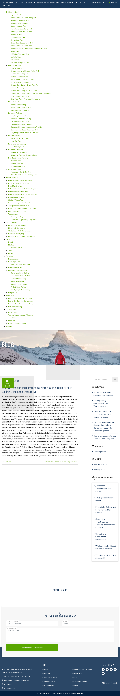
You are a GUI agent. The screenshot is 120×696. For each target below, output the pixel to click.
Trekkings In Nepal (50, 677)
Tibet (10, 250)
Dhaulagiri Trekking (15, 149)
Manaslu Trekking (14, 102)
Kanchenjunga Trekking (17, 144)
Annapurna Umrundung (19, 23)
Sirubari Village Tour (16, 200)
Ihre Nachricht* (11, 628)
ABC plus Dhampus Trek (20, 54)
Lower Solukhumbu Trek (20, 96)
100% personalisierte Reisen (104, 499)
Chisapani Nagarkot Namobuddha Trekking (27, 127)
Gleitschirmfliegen (15, 267)
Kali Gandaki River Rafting (20, 276)
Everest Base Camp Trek (20, 74)
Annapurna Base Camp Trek (21, 46)
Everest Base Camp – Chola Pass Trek (25, 85)
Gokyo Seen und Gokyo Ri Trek (22, 79)
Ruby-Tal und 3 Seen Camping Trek (24, 175)
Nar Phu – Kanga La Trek (20, 62)
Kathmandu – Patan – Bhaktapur (20, 180)
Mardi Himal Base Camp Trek (21, 29)
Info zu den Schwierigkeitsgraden (20, 301)
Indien (10, 253)
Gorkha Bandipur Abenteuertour (20, 203)
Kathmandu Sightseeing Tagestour (23, 220)
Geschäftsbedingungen (17, 323)
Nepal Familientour (15, 186)
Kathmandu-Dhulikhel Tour (18, 192)
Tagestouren (13, 214)
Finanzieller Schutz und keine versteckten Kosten (105, 510)
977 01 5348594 (26, 3)
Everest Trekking (14, 65)
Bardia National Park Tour (20, 264)
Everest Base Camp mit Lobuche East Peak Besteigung (31, 93)
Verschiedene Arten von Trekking (20, 304)
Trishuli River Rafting (18, 287)
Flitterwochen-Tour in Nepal (18, 183)
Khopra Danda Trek (18, 37)
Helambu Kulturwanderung (21, 119)
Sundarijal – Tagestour (19, 217)
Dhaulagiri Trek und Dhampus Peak (24, 155)
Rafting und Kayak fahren (17, 270)
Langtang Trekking (15, 113)
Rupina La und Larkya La (20, 110)
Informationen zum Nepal (82, 669)
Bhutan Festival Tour (18, 248)
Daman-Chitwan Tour (16, 197)
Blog (104, 3)
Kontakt (9, 326)
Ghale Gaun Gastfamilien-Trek (22, 43)
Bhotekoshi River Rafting (20, 273)
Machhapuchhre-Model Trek (21, 32)
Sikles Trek (15, 51)
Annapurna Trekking (15, 15)
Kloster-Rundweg (17, 88)
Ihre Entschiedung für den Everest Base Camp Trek (105, 437)
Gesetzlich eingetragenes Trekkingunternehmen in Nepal (105, 523)
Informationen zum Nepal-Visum (20, 298)
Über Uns (47, 673)
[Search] (115, 379)
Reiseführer (10, 295)
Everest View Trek (17, 68)
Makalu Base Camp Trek (20, 138)
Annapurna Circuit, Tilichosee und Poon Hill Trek (29, 48)
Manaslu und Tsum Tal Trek (21, 107)
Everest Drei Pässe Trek (19, 77)
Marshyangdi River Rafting (20, 290)
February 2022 (100, 464)
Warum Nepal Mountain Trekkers (20, 315)
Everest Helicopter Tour (17, 211)
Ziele (8, 239)
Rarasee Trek (16, 161)
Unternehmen (96, 3)
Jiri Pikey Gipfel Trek (18, 166)
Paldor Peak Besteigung (17, 225)
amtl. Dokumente (14, 318)
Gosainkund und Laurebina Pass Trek (24, 130)
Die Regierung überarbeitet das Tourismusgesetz (101, 403)
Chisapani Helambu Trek (20, 121)
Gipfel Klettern (11, 222)
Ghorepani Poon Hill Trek (20, 20)
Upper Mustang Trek (18, 26)
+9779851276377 (11, 3)
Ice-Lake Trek (16, 57)
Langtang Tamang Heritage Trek (23, 116)
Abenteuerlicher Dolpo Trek (21, 172)
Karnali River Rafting (18, 279)
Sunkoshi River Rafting (19, 284)
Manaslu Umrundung (18, 105)
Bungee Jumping (14, 259)
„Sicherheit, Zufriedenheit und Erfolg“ (103, 488)
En (112, 3)
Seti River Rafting (17, 281)
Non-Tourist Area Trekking (18, 158)
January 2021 (99, 469)
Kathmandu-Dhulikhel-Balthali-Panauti (22, 194)
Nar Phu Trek (15, 60)
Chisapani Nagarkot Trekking (21, 124)
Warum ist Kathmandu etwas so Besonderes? (103, 394)
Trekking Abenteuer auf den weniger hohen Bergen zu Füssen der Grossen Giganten (104, 426)
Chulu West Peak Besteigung (19, 231)
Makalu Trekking (14, 135)
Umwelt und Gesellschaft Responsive (100, 537)
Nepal (10, 242)
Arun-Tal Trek (16, 141)
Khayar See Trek (17, 40)
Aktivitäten (10, 256)
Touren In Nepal (49, 681)
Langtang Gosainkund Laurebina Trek (25, 133)
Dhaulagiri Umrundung (19, 152)
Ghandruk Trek (16, 34)
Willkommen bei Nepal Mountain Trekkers (105, 547)
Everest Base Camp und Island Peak (24, 91)
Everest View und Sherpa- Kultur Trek (25, 71)
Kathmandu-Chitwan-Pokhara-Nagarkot (23, 189)
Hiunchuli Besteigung (16, 234)
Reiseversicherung (15, 307)
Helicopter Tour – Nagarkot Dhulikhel (22, 208)
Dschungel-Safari (14, 262)
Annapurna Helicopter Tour (18, 206)
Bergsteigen (12, 293)
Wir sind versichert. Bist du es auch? (106, 556)
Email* (65, 621)
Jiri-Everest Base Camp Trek (21, 82)
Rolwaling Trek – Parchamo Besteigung (25, 99)
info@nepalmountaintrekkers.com (47, 3)
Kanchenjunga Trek (18, 147)
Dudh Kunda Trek (17, 163)
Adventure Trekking (15, 169)
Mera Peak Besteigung (16, 228)
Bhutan (11, 245)
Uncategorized (100, 451)
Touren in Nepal (12, 178)
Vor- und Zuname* (12, 621)
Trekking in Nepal (12, 12)
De (115, 3)
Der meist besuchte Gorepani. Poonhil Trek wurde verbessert (104, 414)
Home (45, 669)
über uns (11, 321)
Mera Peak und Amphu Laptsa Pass (21, 236)
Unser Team (12, 312)
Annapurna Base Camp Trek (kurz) (23, 18)
